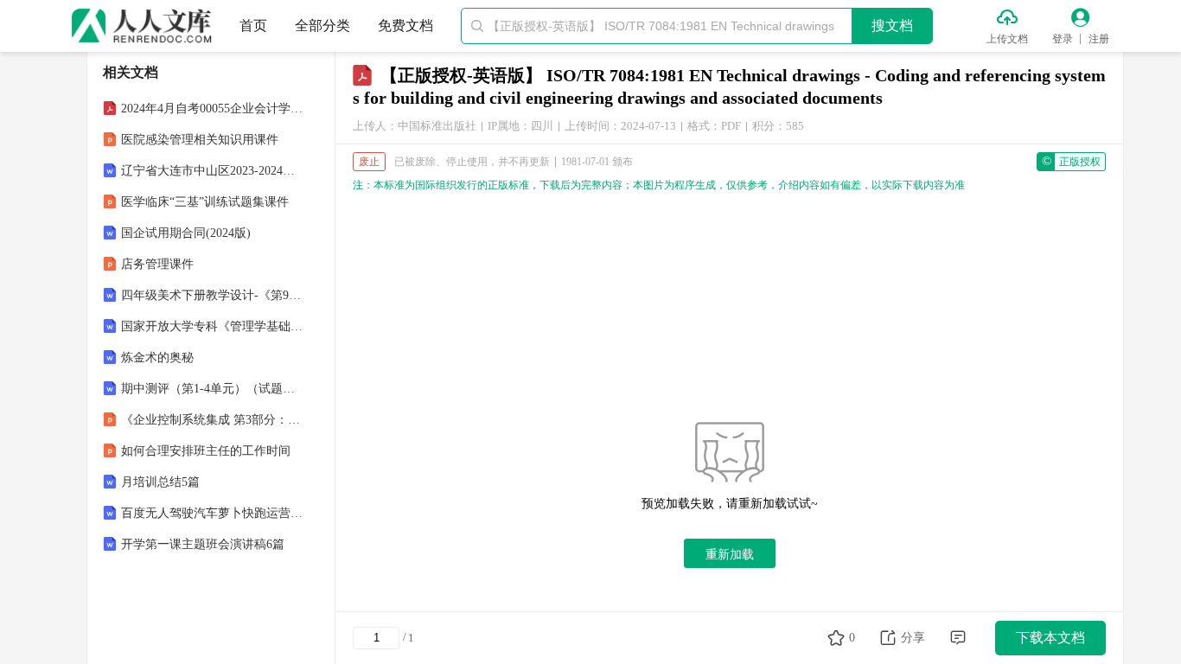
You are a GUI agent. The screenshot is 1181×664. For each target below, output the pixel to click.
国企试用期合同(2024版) (186, 233)
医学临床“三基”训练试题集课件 (205, 201)
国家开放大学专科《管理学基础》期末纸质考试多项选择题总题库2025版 (212, 326)
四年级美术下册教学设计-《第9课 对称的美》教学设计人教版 (212, 295)
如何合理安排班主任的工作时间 (205, 450)
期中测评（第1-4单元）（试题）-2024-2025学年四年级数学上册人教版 (212, 388)
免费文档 (405, 25)
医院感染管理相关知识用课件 (199, 139)
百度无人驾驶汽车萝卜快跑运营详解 (212, 513)
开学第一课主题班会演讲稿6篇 (202, 544)
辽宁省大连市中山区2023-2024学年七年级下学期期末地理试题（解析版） (212, 170)
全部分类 (322, 25)
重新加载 (729, 554)
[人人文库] (142, 26)
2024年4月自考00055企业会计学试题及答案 (212, 108)
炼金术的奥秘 (157, 357)
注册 (1098, 39)
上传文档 (1007, 39)
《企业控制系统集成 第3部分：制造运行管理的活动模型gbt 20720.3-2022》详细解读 (212, 419)
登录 (1062, 39)
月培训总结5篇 (160, 482)
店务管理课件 (157, 264)
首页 (253, 25)
